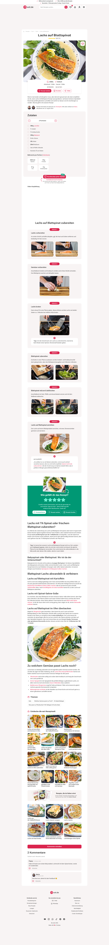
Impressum (77, 900)
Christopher (59, 106)
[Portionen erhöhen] (55, 120)
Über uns (77, 903)
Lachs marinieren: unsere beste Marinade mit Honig (54, 837)
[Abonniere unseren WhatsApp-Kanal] (52, 919)
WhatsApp (55, 903)
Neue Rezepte (31, 905)
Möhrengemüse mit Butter (38, 689)
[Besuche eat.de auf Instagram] (49, 919)
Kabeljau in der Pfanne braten (45, 785)
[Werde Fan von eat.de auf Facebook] (64, 919)
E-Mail (55, 900)
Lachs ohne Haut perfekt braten (64, 671)
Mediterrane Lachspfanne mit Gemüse (72, 730)
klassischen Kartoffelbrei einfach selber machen (42, 585)
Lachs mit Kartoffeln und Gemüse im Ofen (34, 730)
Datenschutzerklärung (77, 905)
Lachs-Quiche (68, 820)
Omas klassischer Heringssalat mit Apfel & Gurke (33, 784)
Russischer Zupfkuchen (32, 911)
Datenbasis (46, 155)
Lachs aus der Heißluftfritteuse (34, 819)
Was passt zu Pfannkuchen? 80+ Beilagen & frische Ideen (44, 705)
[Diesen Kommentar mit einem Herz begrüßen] (30, 868)
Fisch (32, 31)
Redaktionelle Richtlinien (77, 911)
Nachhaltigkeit (77, 908)
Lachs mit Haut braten (34, 838)
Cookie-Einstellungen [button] (77, 913)
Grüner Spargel (34, 681)
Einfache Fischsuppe (70, 767)
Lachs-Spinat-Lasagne (53, 820)
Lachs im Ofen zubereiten (35, 767)
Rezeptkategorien (32, 900)
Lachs (36, 31)
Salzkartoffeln (32, 587)
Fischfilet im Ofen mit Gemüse (60, 785)
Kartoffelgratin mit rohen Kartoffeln (53, 587)
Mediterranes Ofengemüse (38, 685)
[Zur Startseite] (28, 7)
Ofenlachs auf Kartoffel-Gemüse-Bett (32, 747)
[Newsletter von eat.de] (54, 795)
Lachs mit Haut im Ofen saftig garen (51, 767)
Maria (75, 106)
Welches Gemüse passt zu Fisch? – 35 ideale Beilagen (49, 701)
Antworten (34, 868)
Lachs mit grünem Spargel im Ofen (60, 748)
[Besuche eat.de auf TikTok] (56, 919)
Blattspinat (37, 135)
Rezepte (28, 31)
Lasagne (32, 908)
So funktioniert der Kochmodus (54, 179)
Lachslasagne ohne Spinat (72, 838)
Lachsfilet (36, 126)
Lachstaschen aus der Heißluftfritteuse (52, 730)
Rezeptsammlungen (32, 903)
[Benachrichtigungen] (75, 7)
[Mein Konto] (79, 7)
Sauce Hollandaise (55, 683)
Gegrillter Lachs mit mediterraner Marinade (74, 784)
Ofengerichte (37, 611)
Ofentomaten (34, 676)
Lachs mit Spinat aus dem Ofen (46, 748)
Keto (30, 701)
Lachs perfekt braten (75, 749)
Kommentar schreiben (54, 846)
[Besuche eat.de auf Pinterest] (60, 919)
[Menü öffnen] (84, 7)
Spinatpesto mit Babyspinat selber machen (54, 569)
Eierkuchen (31, 913)
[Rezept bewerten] (54, 500)
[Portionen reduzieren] (29, 120)
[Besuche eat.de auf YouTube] (45, 919)
